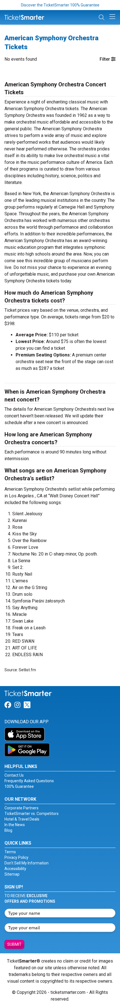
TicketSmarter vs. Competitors (31, 813)
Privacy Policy (16, 857)
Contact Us (14, 775)
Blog (8, 830)
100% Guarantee (19, 786)
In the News (14, 824)
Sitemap (12, 874)
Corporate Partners (21, 808)
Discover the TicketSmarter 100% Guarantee (60, 5)
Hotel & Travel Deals (21, 819)
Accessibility (15, 868)
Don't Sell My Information (26, 863)
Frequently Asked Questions (29, 781)
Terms (10, 852)
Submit (14, 944)
